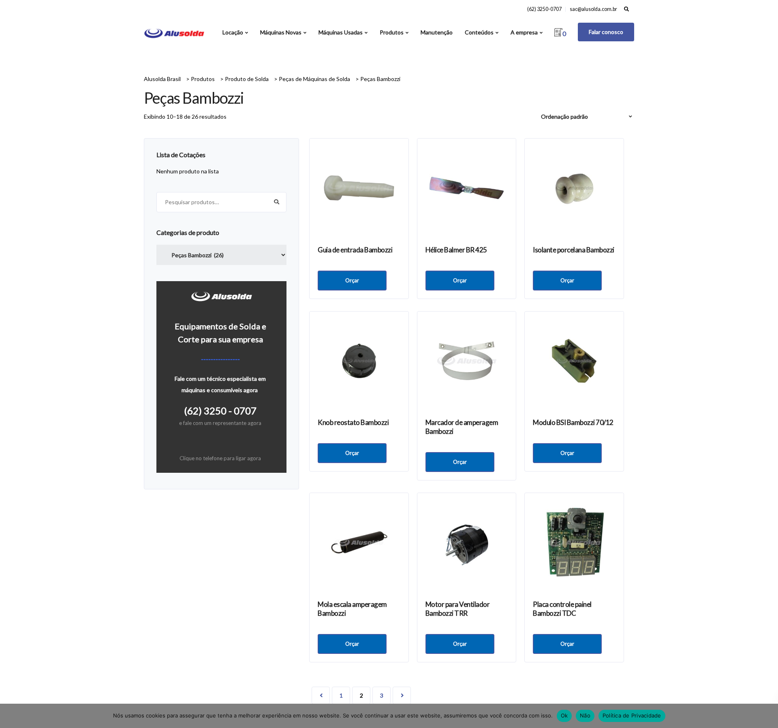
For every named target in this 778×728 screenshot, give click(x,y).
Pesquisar (276, 202)
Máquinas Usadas (340, 32)
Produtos (392, 32)
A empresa (524, 32)
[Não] (768, 716)
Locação (232, 32)
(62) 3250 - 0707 (220, 410)
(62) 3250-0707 (544, 9)
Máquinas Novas (280, 32)
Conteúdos (479, 32)
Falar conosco (606, 31)
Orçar (352, 280)
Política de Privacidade (632, 715)
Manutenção (437, 32)
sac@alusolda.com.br (593, 9)
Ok (564, 715)
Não (585, 715)
